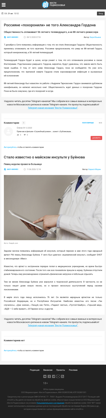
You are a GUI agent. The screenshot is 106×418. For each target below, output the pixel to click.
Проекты (60, 370)
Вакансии (47, 370)
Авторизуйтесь (10, 147)
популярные (88, 123)
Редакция (34, 370)
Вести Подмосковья (53, 4)
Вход (101, 13)
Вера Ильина (95, 37)
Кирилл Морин (94, 169)
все (100, 123)
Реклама (73, 370)
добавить (96, 138)
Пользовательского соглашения (50, 403)
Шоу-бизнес (12, 37)
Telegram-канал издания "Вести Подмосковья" (53, 107)
